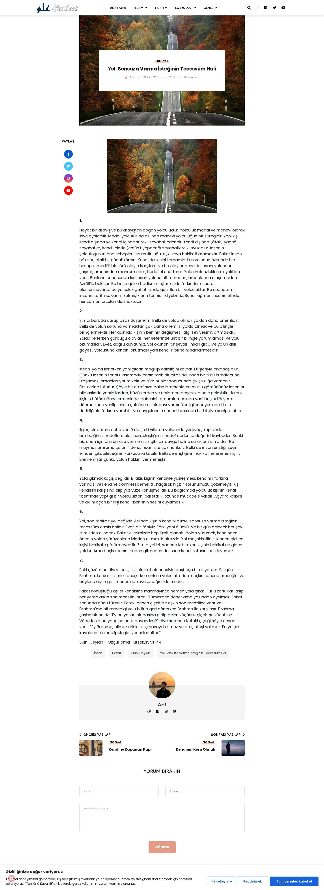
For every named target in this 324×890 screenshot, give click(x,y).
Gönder (162, 847)
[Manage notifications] (11, 878)
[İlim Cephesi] (57, 7)
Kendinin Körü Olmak (195, 749)
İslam (138, 8)
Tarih (159, 8)
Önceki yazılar (97, 734)
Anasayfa (118, 8)
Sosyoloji (183, 8)
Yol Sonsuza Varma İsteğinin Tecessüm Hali (193, 653)
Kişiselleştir (220, 881)
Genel (208, 8)
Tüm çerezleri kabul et (294, 881)
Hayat (116, 653)
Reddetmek (252, 881)
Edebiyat (162, 61)
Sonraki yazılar (226, 734)
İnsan (98, 653)
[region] (162, 877)
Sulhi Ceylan (140, 653)
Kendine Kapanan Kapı (130, 749)
